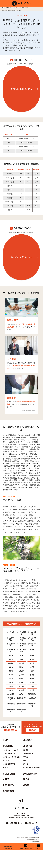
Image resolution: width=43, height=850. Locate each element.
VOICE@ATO (30, 773)
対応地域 (6, 760)
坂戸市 (11, 690)
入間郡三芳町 (32, 694)
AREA (6, 779)
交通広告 (26, 750)
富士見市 (21, 686)
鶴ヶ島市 (21, 690)
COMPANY (9, 773)
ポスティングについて (10, 750)
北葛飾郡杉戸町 (11, 711)
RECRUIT (8, 785)
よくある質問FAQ (9, 764)
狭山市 (32, 663)
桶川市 (11, 682)
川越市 (32, 649)
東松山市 (11, 663)
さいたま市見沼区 (21, 639)
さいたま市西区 (21, 633)
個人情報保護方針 (36, 841)
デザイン (26, 757)
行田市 (32, 655)
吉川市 (32, 690)
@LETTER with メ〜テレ (31, 767)
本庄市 (32, 659)
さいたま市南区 (32, 645)
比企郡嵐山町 (32, 698)
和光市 (21, 678)
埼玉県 (16, 7)
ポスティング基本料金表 (11, 757)
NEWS (26, 785)
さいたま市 (10, 632)
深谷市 (21, 667)
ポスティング (9, 7)
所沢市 (11, 659)
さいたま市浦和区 (21, 645)
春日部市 (21, 663)
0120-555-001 (12, 730)
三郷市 (32, 686)
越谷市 (21, 671)
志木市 (11, 678)
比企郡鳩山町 (21, 704)
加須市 (21, 659)
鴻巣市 (11, 667)
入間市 (21, 675)
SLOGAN (27, 740)
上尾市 (32, 667)
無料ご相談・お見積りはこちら (21, 89)
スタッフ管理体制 (9, 753)
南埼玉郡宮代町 (32, 705)
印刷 (24, 760)
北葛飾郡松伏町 (21, 711)
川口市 (21, 655)
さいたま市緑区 (11, 651)
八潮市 (11, 686)
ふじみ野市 (10, 694)
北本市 (32, 682)
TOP (3, 7)
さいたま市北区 (32, 633)
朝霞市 (32, 675)
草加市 (11, 671)
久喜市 (21, 682)
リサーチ (26, 764)
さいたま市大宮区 (11, 639)
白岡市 (21, 694)
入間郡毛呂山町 (11, 699)
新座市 (32, 678)
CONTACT (32, 730)
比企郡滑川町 (21, 698)
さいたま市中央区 (32, 639)
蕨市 (32, 671)
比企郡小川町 (11, 704)
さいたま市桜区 (11, 645)
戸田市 (11, 675)
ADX (4, 767)
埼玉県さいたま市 (24, 7)
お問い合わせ (32, 823)
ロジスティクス (28, 753)
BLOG (26, 779)
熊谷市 (11, 655)
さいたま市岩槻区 (21, 651)
